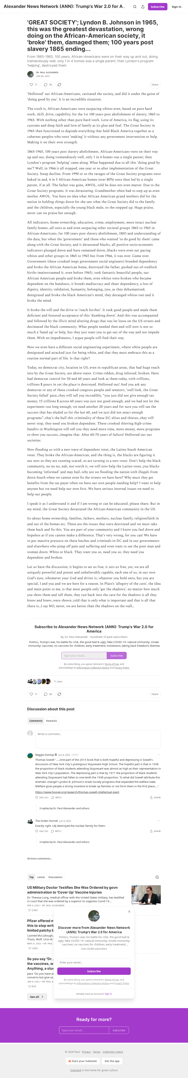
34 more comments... (39, 858)
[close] (129, 911)
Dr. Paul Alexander (47, 72)
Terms (96, 1052)
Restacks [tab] (51, 720)
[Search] (134, 6)
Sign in (176, 6)
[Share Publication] (143, 6)
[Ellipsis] (159, 755)
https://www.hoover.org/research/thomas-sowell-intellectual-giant (77, 792)
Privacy (86, 1052)
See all (34, 997)
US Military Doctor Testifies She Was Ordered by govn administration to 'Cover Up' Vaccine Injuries (72, 889)
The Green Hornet (46, 821)
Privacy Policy (121, 983)
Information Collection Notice (93, 983)
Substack (75, 1070)
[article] (94, 899)
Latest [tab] (41, 877)
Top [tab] (31, 877)
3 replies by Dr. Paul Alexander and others (64, 808)
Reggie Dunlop (44, 754)
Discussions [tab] (55, 877)
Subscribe (157, 6)
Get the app (112, 1061)
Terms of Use (112, 979)
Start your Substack (84, 1061)
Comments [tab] (35, 720)
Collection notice (113, 1052)
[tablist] (43, 720)
